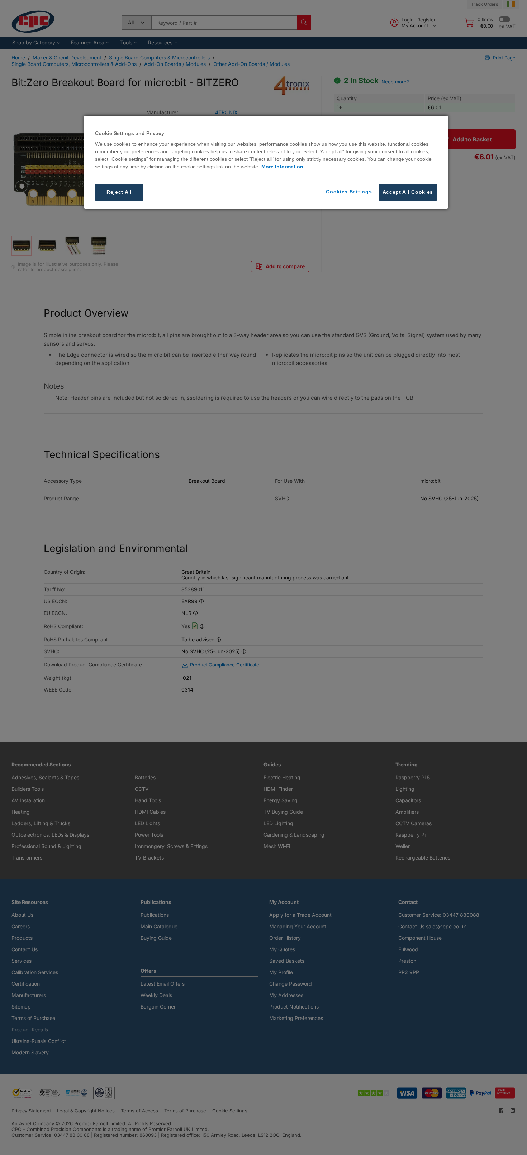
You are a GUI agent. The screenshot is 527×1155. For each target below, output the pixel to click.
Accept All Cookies (408, 192)
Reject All (119, 192)
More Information (282, 166)
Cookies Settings (349, 191)
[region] (266, 162)
